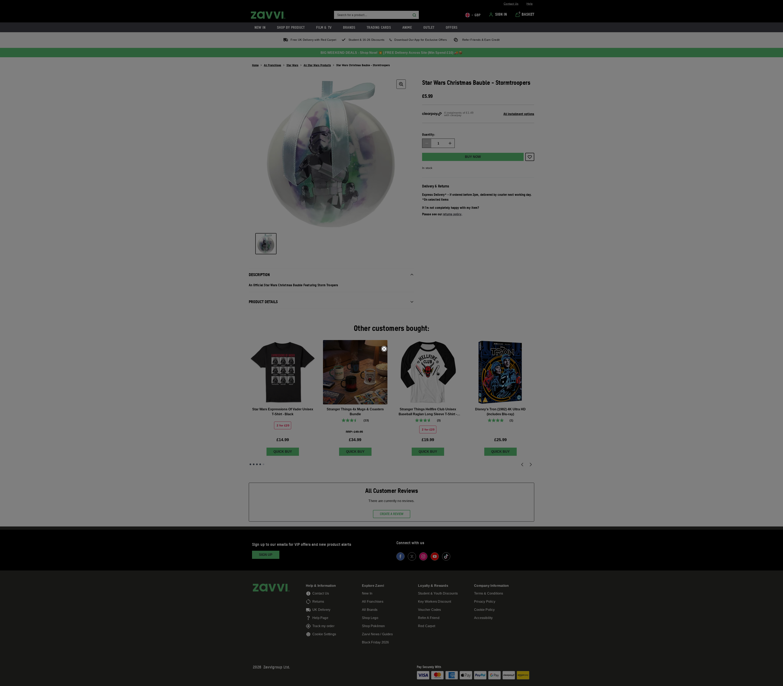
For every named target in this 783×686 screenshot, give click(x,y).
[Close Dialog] (384, 348)
